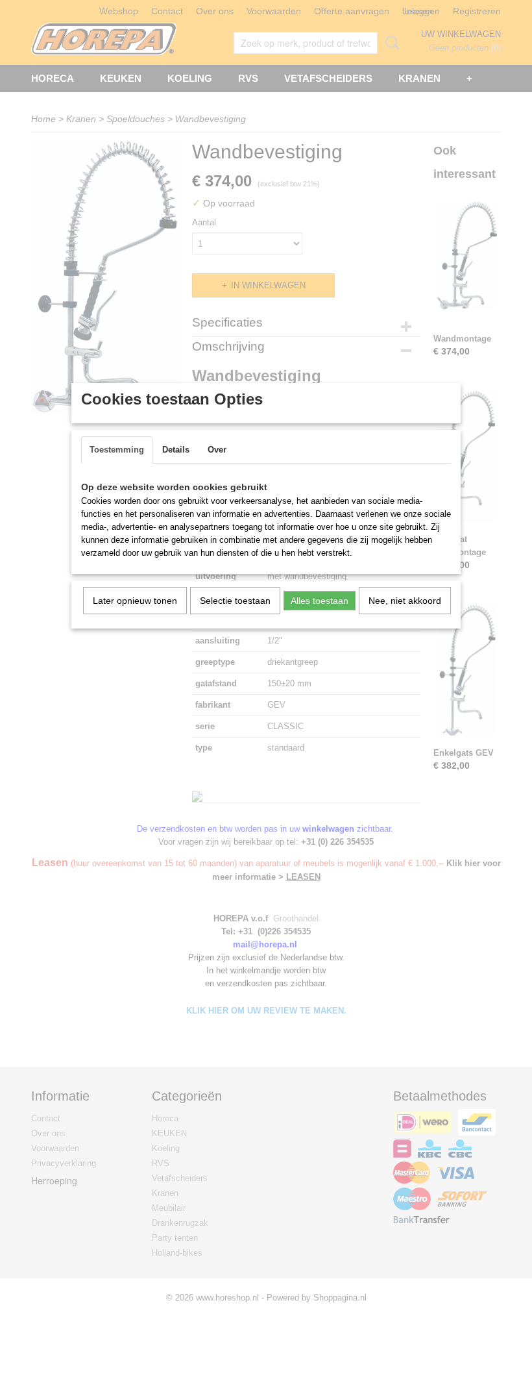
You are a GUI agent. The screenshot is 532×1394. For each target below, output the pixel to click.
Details (175, 449)
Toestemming (117, 449)
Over (217, 449)
